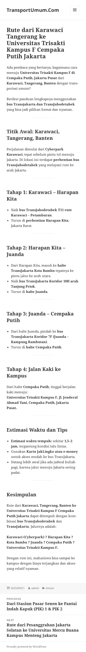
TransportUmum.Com (33, 10)
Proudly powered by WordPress (26, 646)
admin (35, 588)
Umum (50, 588)
